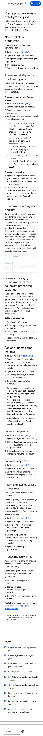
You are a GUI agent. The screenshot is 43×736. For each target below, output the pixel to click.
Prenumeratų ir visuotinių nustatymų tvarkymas (22, 702)
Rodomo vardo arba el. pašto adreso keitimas (22, 694)
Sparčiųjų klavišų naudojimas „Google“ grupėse (23, 678)
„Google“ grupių (27, 52)
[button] (4, 3)
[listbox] (12, 732)
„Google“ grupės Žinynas (16, 3)
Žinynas (7, 642)
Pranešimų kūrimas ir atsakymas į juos (21, 657)
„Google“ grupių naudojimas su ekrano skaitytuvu (23, 686)
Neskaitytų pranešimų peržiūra (20, 672)
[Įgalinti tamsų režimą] (23, 731)
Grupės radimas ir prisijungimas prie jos (22, 649)
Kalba (8, 728)
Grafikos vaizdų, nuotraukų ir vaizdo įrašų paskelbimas (22, 665)
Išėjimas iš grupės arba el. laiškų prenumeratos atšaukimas (20, 710)
